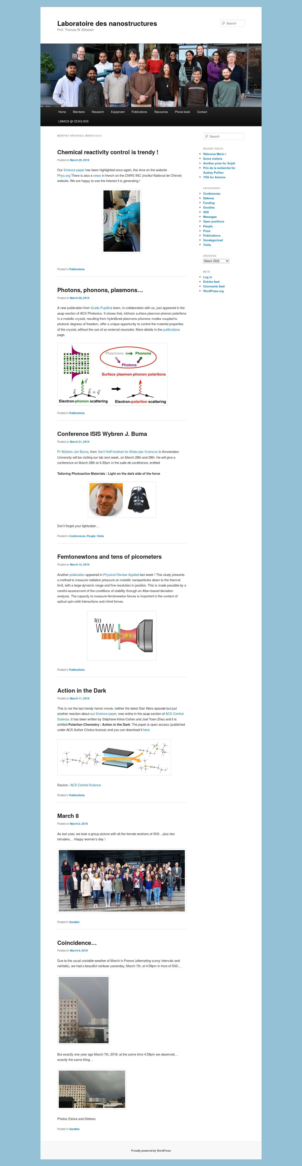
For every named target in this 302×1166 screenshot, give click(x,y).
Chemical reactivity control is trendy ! (108, 152)
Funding (209, 203)
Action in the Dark (81, 690)
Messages (210, 217)
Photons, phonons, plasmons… (100, 290)
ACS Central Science (85, 784)
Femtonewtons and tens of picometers (109, 556)
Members (79, 112)
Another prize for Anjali (219, 163)
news (97, 175)
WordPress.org (213, 291)
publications (171, 329)
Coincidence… (77, 942)
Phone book (182, 112)
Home (62, 112)
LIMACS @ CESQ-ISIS (73, 121)
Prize (206, 231)
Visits (100, 536)
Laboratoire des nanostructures (107, 23)
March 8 (68, 815)
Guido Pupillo (100, 307)
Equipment (118, 112)
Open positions (213, 221)
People (91, 536)
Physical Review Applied (121, 574)
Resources (161, 112)
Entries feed (211, 281)
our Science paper (103, 713)
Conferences (77, 536)
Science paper (74, 169)
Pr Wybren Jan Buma (72, 451)
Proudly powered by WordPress (151, 1151)
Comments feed (214, 286)
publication (77, 574)
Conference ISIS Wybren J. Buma (102, 433)
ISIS (206, 212)
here (146, 729)
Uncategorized (213, 240)
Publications (139, 112)
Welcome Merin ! (214, 154)
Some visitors (212, 158)
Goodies (74, 922)
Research (98, 112)
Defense (208, 198)
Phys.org (64, 175)
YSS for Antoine (214, 177)
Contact (202, 112)
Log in (207, 277)
